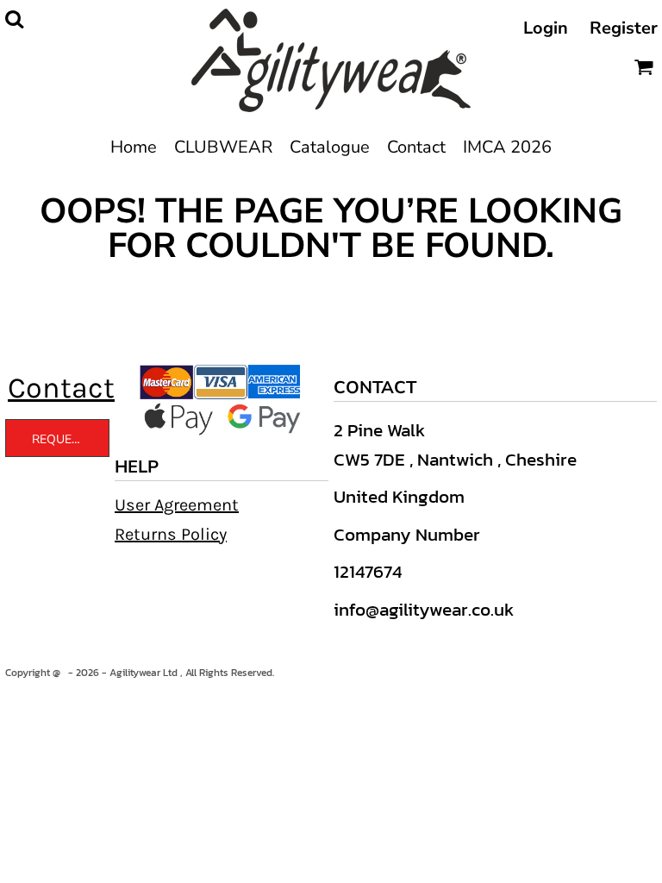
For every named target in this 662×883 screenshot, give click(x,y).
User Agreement (177, 505)
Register (624, 28)
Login (545, 28)
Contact (61, 388)
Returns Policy (171, 534)
